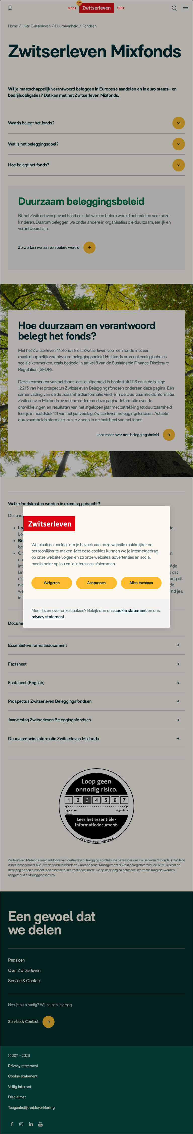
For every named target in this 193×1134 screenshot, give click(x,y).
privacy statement (47, 616)
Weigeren (52, 582)
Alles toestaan (141, 582)
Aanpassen (96, 582)
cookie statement (130, 610)
